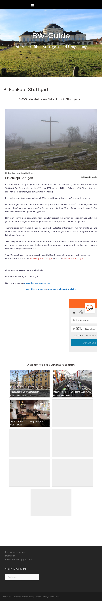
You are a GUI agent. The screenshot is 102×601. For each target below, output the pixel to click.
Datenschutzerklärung (15, 552)
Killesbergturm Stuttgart (41, 258)
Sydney (45, 596)
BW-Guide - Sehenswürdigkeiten (62, 289)
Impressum (10, 555)
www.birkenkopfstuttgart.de (37, 283)
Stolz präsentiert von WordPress (18, 596)
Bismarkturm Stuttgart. (73, 258)
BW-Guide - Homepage (35, 289)
